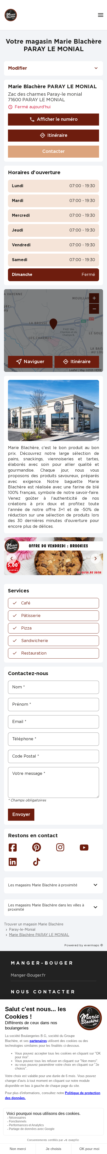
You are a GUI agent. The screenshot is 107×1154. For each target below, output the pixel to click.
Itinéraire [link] (57, 135)
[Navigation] (100, 15)
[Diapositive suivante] (96, 559)
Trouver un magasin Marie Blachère (33, 924)
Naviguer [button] (34, 362)
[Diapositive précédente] (11, 559)
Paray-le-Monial (22, 929)
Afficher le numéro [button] (57, 119)
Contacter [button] (53, 151)
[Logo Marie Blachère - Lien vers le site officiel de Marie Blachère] (10, 15)
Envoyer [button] (21, 814)
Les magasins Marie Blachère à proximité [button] (42, 885)
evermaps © (93, 945)
